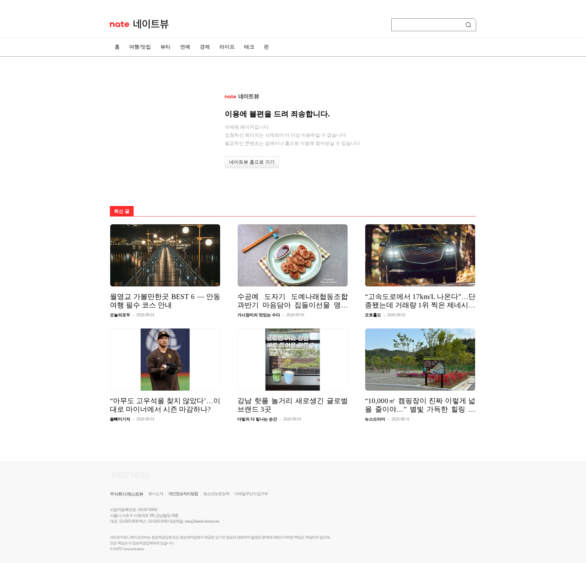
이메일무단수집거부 (251, 493)
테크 (249, 47)
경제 (205, 47)
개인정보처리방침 (183, 493)
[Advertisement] (510, 182)
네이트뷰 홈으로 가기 (252, 162)
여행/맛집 (140, 47)
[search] (469, 25)
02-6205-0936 (128, 521)
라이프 (227, 47)
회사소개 (155, 493)
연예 (185, 47)
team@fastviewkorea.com (202, 521)
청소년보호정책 (216, 493)
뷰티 (165, 47)
